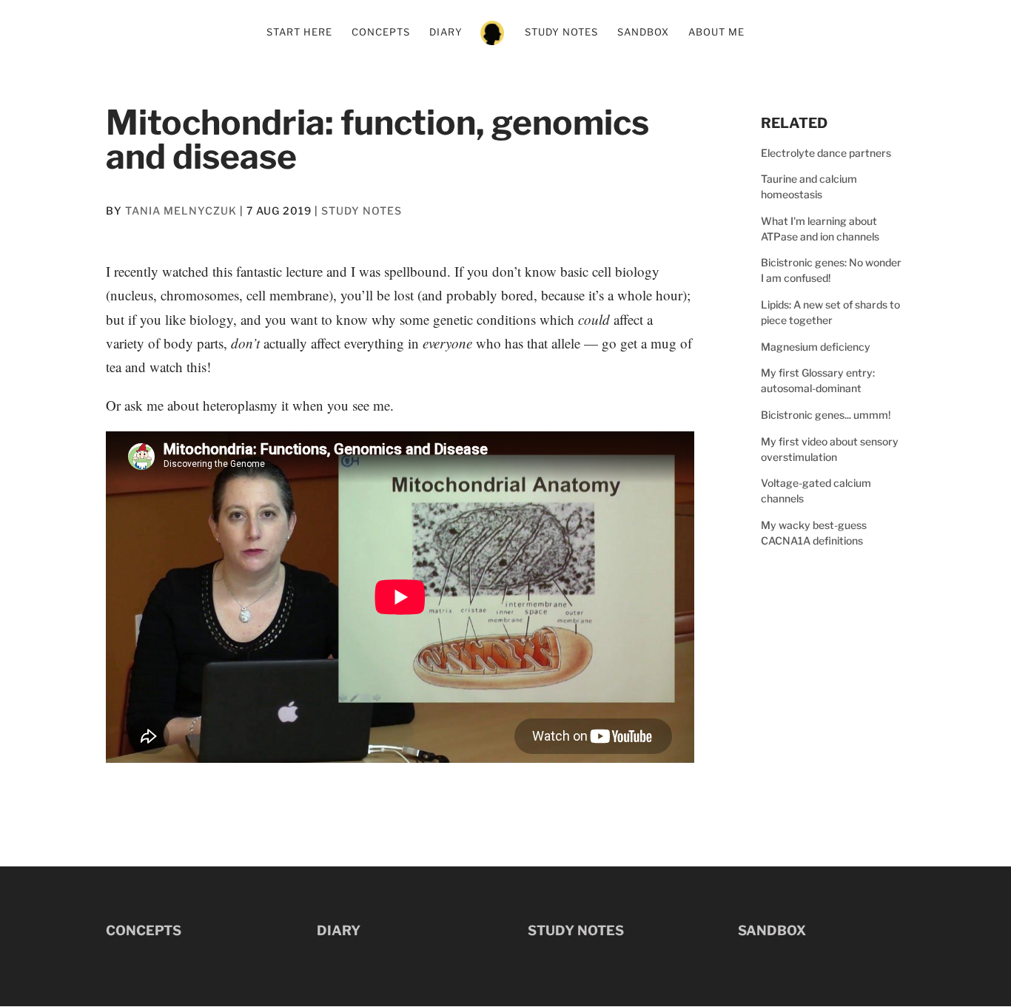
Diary (446, 32)
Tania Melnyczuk (181, 210)
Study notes (561, 32)
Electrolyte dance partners (826, 152)
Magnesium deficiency (815, 346)
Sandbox (643, 32)
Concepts (381, 32)
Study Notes (361, 210)
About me (716, 32)
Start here (299, 32)
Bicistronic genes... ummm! (826, 414)
